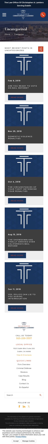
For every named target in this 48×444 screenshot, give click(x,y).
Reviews (23, 372)
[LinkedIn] (24, 406)
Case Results (24, 376)
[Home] (23, 14)
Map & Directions (24, 355)
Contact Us (24, 383)
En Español (24, 387)
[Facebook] (19, 406)
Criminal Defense (24, 368)
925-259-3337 (24, 338)
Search (10, 395)
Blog (24, 380)
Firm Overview (24, 364)
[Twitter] (29, 406)
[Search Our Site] (40, 395)
